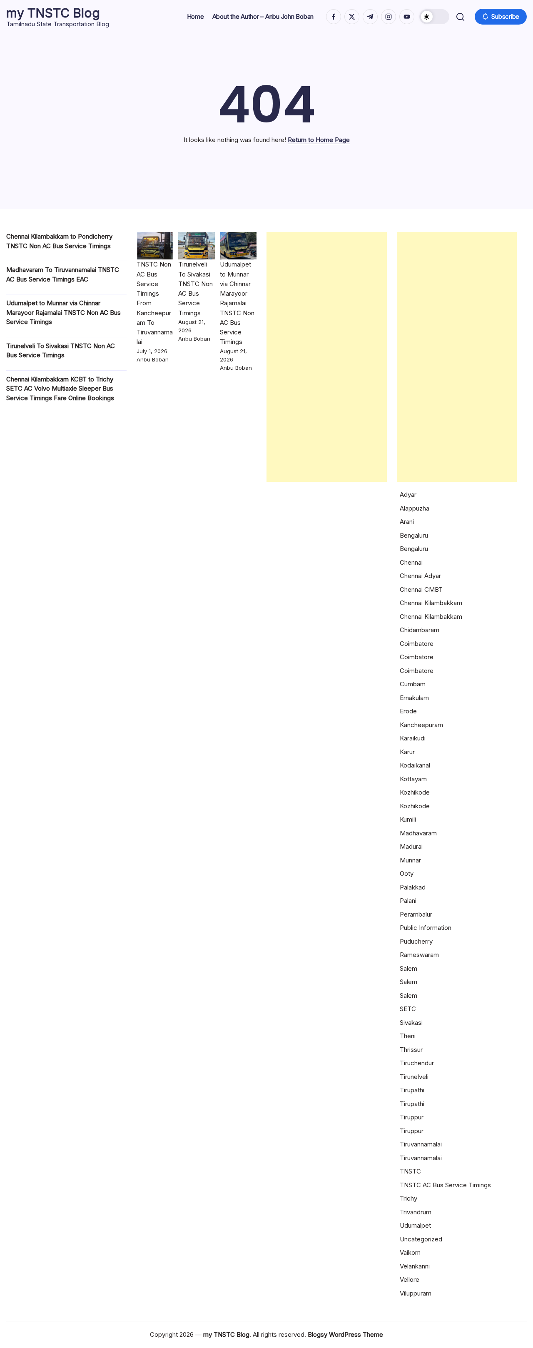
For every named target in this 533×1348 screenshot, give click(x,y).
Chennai (411, 562)
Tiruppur (411, 1117)
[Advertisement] (326, 357)
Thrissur (411, 1050)
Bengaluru (414, 535)
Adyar (408, 494)
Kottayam (413, 779)
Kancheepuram (421, 725)
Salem (408, 968)
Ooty (406, 873)
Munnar (410, 860)
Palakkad (413, 887)
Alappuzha (414, 508)
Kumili (408, 819)
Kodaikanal (415, 765)
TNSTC (410, 1171)
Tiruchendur (417, 1063)
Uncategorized (421, 1239)
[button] (434, 16)
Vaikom (410, 1252)
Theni (408, 1036)
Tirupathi (412, 1090)
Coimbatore (416, 644)
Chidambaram (419, 630)
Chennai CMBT (421, 589)
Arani (407, 522)
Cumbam (413, 684)
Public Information (425, 928)
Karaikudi (413, 738)
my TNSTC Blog (53, 12)
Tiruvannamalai (421, 1144)
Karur (407, 752)
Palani (408, 900)
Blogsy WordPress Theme (345, 1334)
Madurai (411, 846)
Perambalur (416, 914)
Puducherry (416, 941)
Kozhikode (415, 792)
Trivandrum (415, 1212)
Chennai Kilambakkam (431, 603)
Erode (408, 711)
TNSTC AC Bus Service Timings (445, 1185)
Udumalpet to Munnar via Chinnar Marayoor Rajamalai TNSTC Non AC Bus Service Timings (63, 312)
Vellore (409, 1279)
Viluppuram (415, 1293)
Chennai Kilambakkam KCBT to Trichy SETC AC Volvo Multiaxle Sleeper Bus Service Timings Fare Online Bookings (60, 388)
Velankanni (415, 1266)
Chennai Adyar (420, 576)
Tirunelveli (414, 1077)
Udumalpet (415, 1225)
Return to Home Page (319, 140)
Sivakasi (411, 1023)
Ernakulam (414, 698)
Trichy (408, 1198)
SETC (408, 1009)
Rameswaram (419, 955)
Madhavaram (418, 833)
